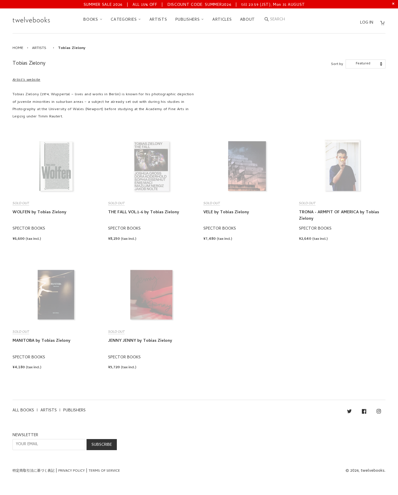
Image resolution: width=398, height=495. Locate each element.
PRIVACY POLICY (71, 471)
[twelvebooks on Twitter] (349, 412)
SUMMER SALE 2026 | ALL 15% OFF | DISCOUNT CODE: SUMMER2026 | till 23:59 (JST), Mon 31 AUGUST (194, 5)
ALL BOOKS (23, 410)
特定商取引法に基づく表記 (33, 471)
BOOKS (91, 20)
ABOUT (247, 20)
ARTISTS (158, 20)
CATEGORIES (124, 20)
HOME (18, 48)
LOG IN (366, 23)
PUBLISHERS (188, 20)
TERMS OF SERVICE (104, 471)
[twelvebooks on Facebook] (364, 412)
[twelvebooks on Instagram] (378, 412)
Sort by (337, 64)
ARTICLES (222, 20)
